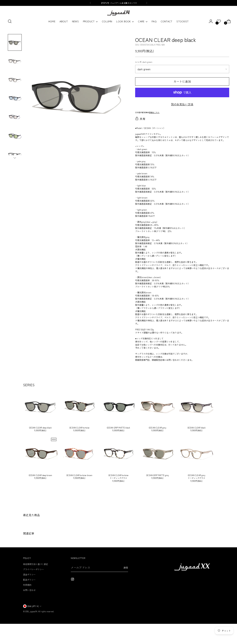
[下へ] (15, 157)
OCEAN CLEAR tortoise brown (79, 475)
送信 (126, 567)
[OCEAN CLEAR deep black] (40, 406)
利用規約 (27, 584)
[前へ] (90, 3)
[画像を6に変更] (15, 136)
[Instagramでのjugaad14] (73, 579)
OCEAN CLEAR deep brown (40, 475)
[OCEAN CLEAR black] (196, 406)
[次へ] (146, 3)
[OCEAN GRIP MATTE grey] (157, 453)
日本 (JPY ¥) (33, 606)
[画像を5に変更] (15, 117)
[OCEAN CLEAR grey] (157, 406)
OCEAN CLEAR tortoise (79, 427)
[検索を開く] (9, 21)
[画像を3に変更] (15, 79)
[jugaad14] (118, 12)
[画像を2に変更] (15, 61)
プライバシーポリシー (33, 569)
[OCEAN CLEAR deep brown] (40, 453)
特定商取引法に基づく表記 (35, 564)
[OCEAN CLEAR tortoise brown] (79, 453)
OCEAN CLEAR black (197, 427)
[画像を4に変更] (15, 98)
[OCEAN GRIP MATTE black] (118, 406)
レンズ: (143, 61)
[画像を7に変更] (15, 154)
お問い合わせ (29, 590)
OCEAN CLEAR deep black (40, 427)
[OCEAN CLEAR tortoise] (79, 406)
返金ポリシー (29, 574)
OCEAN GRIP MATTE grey (157, 475)
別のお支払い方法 (182, 104)
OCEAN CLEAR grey (157, 427)
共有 (143, 119)
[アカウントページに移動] (209, 21)
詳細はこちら (154, 112)
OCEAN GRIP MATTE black (118, 427)
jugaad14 (33, 611)
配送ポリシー (29, 579)
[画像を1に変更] (15, 42)
